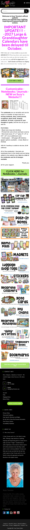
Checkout (23, 525)
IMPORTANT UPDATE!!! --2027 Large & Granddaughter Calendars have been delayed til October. (15, 38)
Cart (26, 525)
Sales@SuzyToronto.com (13, 389)
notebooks (7, 112)
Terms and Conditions (8, 415)
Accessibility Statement (8, 423)
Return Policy (6, 399)
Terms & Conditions (22, 523)
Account (5, 392)
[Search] (26, 11)
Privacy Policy (6, 413)
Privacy (15, 523)
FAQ (4, 395)
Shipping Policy (6, 397)
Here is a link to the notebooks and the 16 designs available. (15, 157)
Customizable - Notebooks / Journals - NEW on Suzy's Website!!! (15, 93)
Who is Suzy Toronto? (10, 432)
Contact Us (5, 523)
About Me (11, 523)
